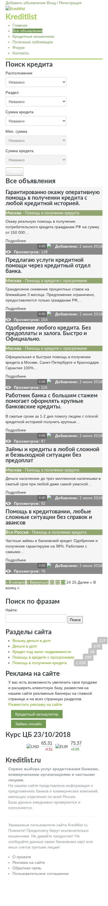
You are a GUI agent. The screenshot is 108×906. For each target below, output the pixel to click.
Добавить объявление (26, 3)
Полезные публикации (32, 42)
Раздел (12, 92)
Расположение (19, 73)
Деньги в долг (24, 646)
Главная (19, 25)
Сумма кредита (20, 112)
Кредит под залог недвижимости (41, 651)
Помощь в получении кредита (39, 663)
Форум (18, 47)
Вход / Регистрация (64, 3)
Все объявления (27, 31)
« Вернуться (38, 582)
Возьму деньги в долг (31, 640)
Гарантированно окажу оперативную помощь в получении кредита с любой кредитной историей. (53, 198)
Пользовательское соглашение (40, 873)
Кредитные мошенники (33, 36)
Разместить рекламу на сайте (35, 704)
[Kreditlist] (15, 8)
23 (63, 582)
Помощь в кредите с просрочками (43, 657)
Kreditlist (21, 17)
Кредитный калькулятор (36, 714)
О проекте (21, 857)
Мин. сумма (16, 131)
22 (57, 582)
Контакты (20, 53)
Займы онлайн (28, 724)
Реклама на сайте (28, 862)
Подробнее (16, 241)
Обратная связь (26, 868)
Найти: (12, 610)
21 (52, 582)
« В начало (15, 582)
